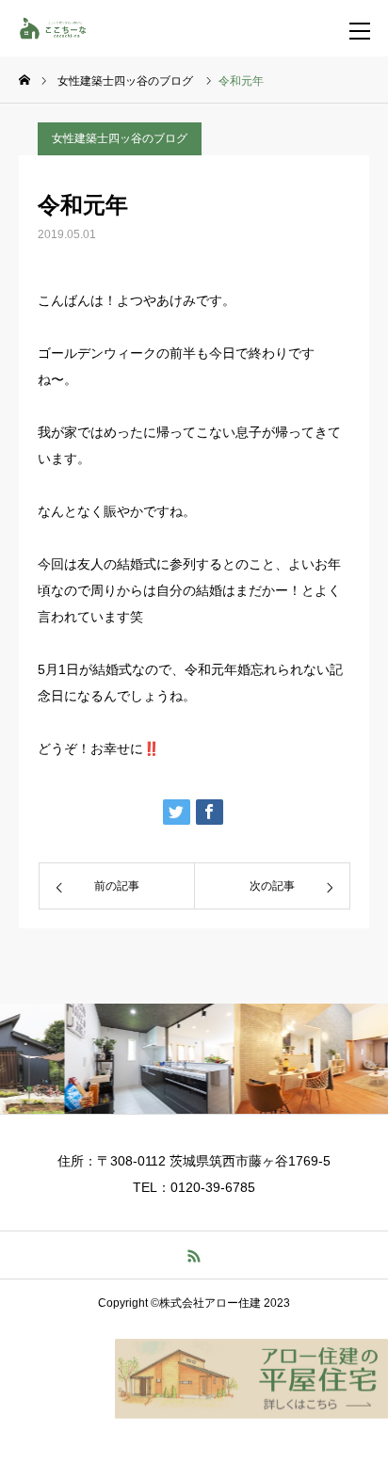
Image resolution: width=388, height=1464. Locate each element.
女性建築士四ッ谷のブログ (119, 138)
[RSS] (194, 1255)
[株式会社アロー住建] (61, 28)
